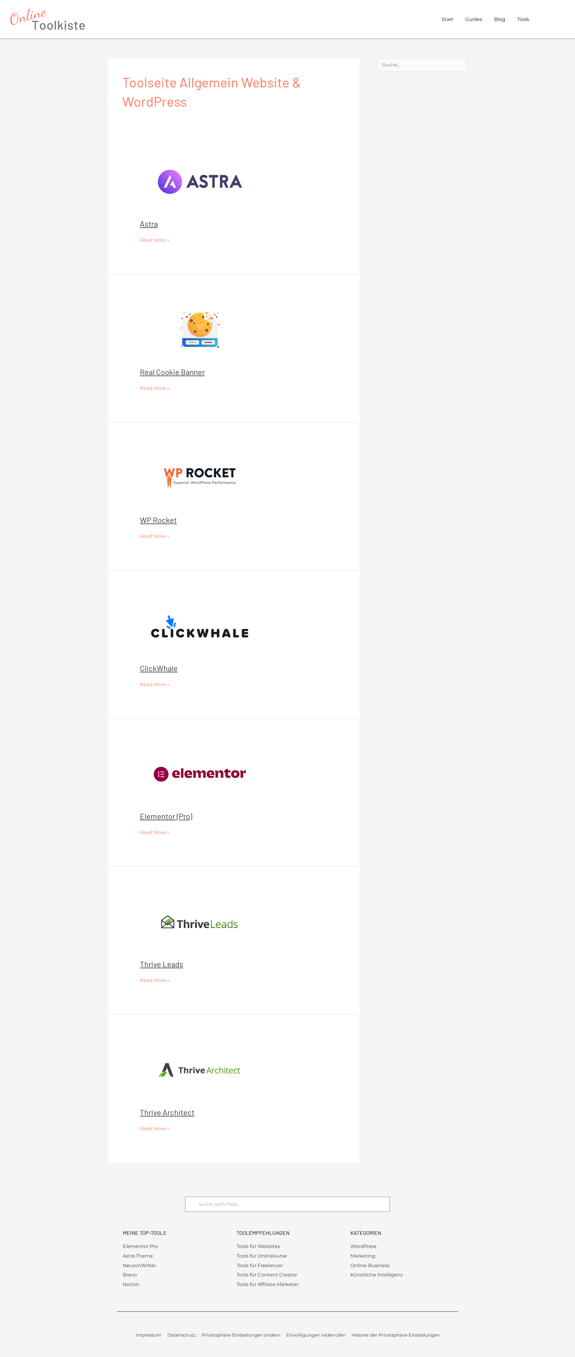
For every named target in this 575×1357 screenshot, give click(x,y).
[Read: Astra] (200, 181)
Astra (149, 223)
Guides (473, 19)
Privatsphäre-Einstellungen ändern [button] (241, 1335)
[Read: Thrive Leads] (200, 922)
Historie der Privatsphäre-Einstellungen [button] (396, 1335)
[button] (563, 19)
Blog (499, 19)
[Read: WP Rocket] (200, 477)
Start (447, 19)
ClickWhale (159, 668)
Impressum (148, 1335)
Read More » (155, 239)
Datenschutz (181, 1335)
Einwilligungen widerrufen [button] (316, 1335)
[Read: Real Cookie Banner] (200, 329)
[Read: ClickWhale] (200, 626)
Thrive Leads (161, 964)
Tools (523, 19)
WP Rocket (158, 519)
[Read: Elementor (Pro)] (200, 774)
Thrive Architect (167, 1112)
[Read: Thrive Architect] (200, 1070)
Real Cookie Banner (172, 371)
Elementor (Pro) (166, 816)
